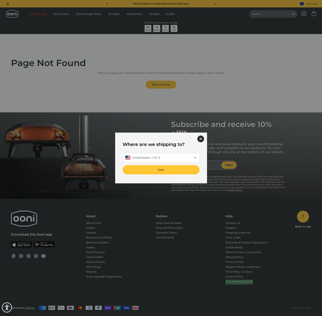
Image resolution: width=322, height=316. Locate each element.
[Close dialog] (200, 138)
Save (161, 170)
